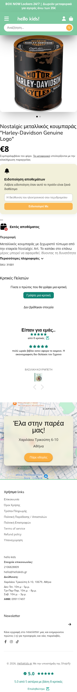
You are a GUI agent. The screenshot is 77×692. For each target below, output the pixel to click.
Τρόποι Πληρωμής (15, 511)
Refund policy (12, 534)
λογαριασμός (64, 18)
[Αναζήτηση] (69, 28)
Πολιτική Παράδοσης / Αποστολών (25, 517)
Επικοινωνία (11, 499)
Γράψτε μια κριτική (39, 295)
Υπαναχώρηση (13, 540)
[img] (38, 334)
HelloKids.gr (24, 663)
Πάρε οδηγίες (38, 457)
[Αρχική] (28, 18)
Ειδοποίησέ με (38, 206)
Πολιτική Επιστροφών (17, 523)
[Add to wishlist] (1, 220)
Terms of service (14, 529)
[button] (35, 387)
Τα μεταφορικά (41, 156)
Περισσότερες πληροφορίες (20, 258)
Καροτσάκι (71, 18)
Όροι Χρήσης (12, 505)
